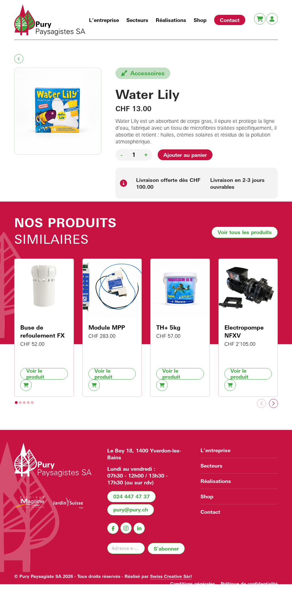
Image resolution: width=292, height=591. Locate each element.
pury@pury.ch (130, 509)
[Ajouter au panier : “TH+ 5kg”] (162, 385)
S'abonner (166, 548)
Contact (210, 512)
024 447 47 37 (131, 496)
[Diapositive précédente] (261, 403)
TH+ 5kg (168, 327)
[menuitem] (104, 20)
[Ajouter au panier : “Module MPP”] (94, 385)
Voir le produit (35, 373)
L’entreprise (215, 450)
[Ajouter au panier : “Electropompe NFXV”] (230, 385)
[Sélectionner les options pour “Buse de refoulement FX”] (26, 385)
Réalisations (215, 481)
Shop (206, 496)
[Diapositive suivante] (273, 403)
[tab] (16, 403)
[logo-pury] (49, 19)
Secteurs (211, 465)
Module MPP (106, 327)
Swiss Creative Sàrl (171, 576)
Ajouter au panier (185, 155)
